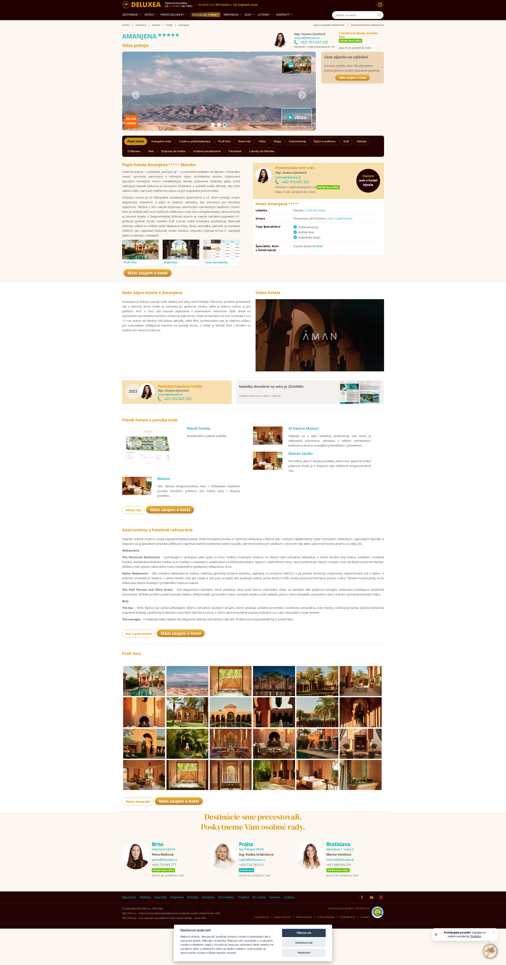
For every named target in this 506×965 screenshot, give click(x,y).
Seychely (160, 897)
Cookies (364, 917)
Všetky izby (133, 510)
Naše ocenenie (282, 917)
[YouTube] (372, 897)
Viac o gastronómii (340, 218)
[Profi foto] (140, 249)
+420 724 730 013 (251, 865)
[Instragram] (381, 897)
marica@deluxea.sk (340, 859)
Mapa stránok (304, 917)
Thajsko (243, 897)
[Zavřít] (493, 932)
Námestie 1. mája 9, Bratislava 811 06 (314, 46)
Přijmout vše (304, 932)
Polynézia (177, 897)
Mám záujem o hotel (352, 77)
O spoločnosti (261, 917)
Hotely (149, 14)
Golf (248, 14)
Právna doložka (325, 917)
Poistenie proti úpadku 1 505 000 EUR (348, 908)
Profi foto (130, 262)
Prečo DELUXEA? (172, 14)
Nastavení (304, 952)
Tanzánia (208, 897)
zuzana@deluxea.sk (306, 38)
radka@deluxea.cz (252, 859)
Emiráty (192, 897)
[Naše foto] (181, 249)
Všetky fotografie (137, 801)
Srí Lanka (258, 897)
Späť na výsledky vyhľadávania (329, 25)
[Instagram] (380, 4)
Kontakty (283, 14)
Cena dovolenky (216, 262)
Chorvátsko (226, 897)
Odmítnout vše (303, 942)
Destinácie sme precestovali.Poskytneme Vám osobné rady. (253, 821)
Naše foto (171, 262)
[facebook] (362, 897)
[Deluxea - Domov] (142, 4)
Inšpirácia (231, 14)
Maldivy (145, 897)
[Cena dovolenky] (221, 249)
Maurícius (129, 897)
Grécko (289, 897)
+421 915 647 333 (314, 42)
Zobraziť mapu (316, 210)
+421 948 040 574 (338, 865)
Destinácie (130, 14)
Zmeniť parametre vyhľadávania (367, 25)
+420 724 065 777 (164, 865)
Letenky (264, 14)
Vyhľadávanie (347, 917)
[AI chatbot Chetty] (490, 951)
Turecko (275, 897)
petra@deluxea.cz (164, 859)
